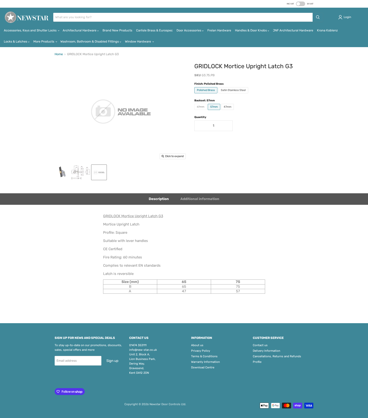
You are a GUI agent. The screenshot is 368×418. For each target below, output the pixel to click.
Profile (257, 362)
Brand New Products (117, 30)
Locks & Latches (16, 41)
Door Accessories (189, 30)
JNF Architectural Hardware (293, 30)
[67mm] (201, 111)
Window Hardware (138, 41)
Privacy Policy (200, 350)
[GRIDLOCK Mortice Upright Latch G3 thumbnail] (62, 172)
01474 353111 (137, 345)
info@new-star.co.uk (143, 350)
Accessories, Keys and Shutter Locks (30, 30)
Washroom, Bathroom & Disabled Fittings (90, 41)
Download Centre (202, 367)
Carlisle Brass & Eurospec (154, 30)
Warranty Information (205, 362)
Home (59, 54)
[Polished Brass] (206, 94)
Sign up (112, 361)
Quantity (200, 117)
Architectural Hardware (80, 30)
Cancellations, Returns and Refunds (277, 356)
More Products (44, 41)
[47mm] (228, 111)
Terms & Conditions (204, 356)
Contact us (260, 345)
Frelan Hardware (219, 30)
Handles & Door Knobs (251, 30)
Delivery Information (266, 350)
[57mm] (214, 111)
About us (197, 345)
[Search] (318, 17)
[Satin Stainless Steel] (233, 94)
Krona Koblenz (327, 30)
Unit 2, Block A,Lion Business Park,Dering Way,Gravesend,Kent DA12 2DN (142, 364)
